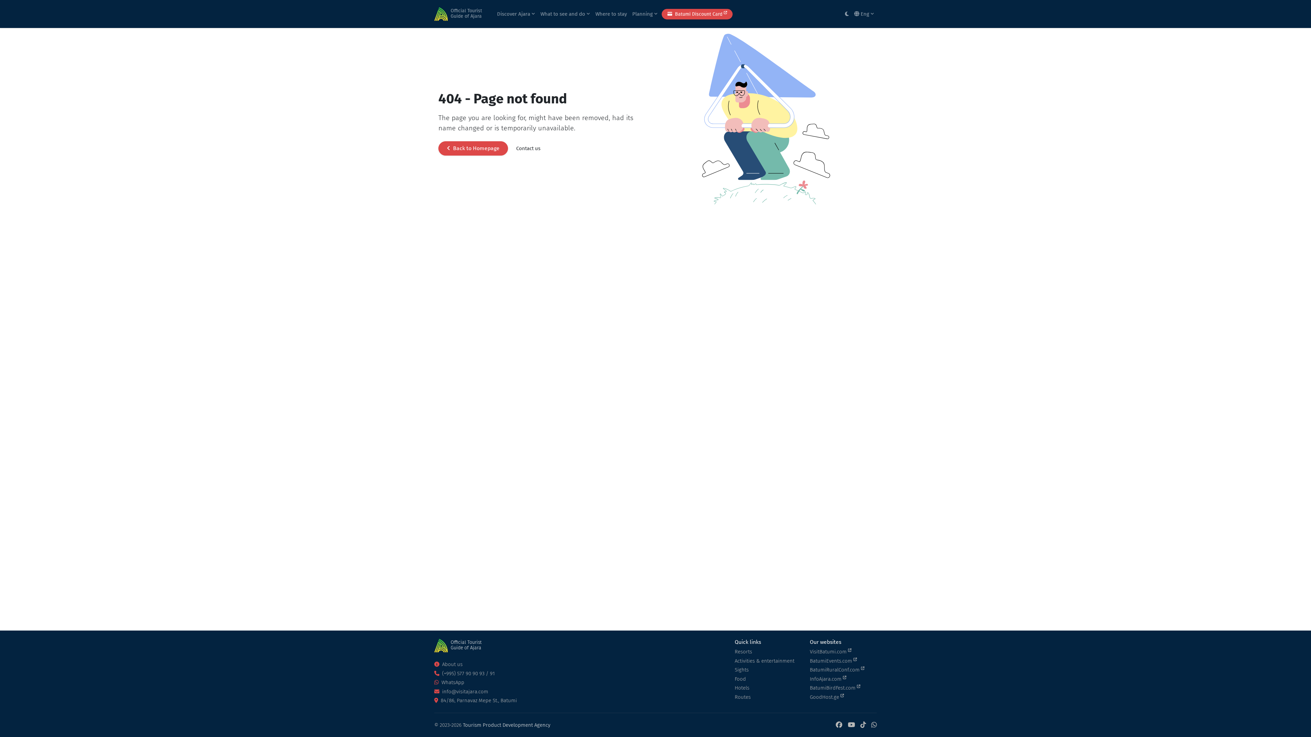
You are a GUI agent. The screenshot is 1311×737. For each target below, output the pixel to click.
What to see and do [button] (563, 14)
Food (740, 679)
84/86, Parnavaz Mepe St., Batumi (478, 700)
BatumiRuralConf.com (835, 670)
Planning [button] (643, 14)
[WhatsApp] (874, 725)
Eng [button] (865, 14)
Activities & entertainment (764, 661)
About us (452, 664)
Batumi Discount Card (699, 14)
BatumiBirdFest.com (833, 688)
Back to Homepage (475, 148)
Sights (742, 670)
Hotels (742, 688)
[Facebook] (839, 725)
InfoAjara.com (826, 679)
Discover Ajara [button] (514, 14)
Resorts (743, 652)
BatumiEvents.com (832, 661)
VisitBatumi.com (829, 652)
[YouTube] (851, 725)
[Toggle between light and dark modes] (846, 14)
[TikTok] (863, 725)
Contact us (528, 148)
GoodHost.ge (825, 697)
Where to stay (611, 14)
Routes (743, 697)
